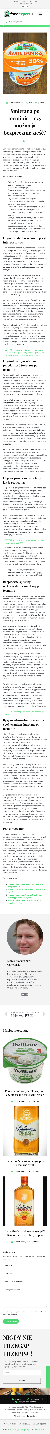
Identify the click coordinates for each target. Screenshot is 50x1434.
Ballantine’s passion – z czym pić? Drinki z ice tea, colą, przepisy (25, 1233)
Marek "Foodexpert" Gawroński (19, 962)
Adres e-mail (11, 1273)
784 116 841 (41, 1429)
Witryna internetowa (13, 1281)
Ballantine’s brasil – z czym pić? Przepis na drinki (25, 1163)
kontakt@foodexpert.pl (20, 1429)
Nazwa (8, 1265)
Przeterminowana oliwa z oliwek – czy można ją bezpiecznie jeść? (25, 896)
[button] (40, 14)
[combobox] (25, 21)
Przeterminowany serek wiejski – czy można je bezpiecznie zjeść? (25, 1093)
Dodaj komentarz (12, 1290)
